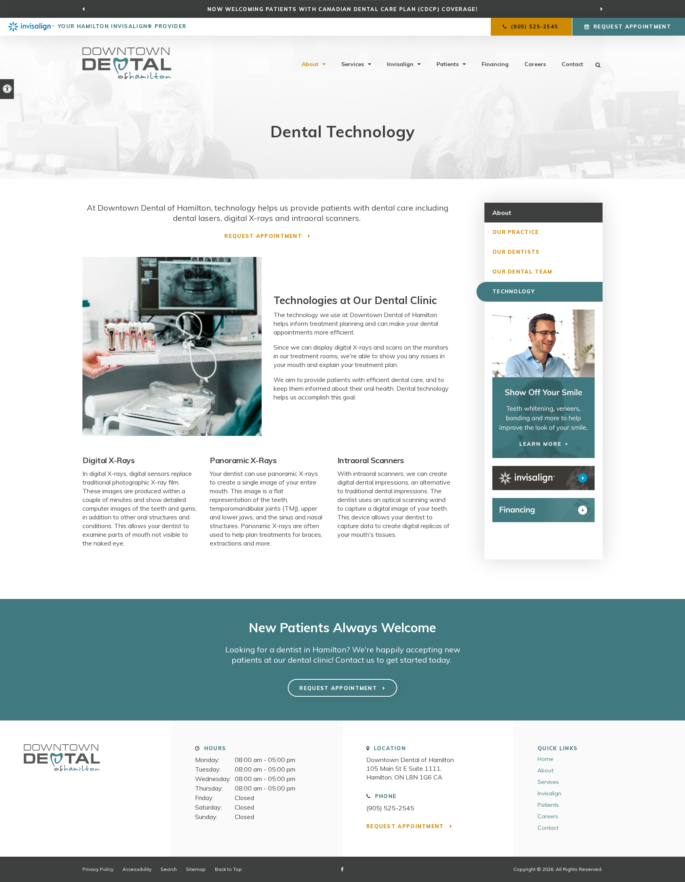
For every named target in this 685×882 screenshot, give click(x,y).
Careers (535, 64)
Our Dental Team (522, 271)
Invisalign (400, 64)
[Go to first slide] (602, 9)
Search (169, 869)
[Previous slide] (83, 9)
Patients (447, 64)
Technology (513, 291)
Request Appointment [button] (632, 26)
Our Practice (515, 232)
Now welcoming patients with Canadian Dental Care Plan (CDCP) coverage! (342, 9)
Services (352, 64)
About (310, 64)
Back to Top (228, 869)
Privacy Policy (97, 869)
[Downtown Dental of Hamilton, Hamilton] (62, 774)
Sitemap (196, 869)
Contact (572, 64)
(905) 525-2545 (390, 808)
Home (545, 758)
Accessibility (136, 869)
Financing (495, 64)
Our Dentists (516, 252)
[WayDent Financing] (543, 510)
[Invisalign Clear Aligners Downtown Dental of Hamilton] (543, 478)
